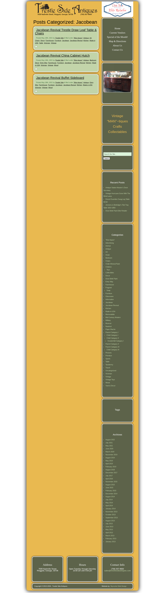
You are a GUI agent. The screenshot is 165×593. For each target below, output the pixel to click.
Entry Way (43, 63)
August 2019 (110, 458)
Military (108, 320)
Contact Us (117, 49)
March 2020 (110, 452)
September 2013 (112, 518)
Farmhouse (50, 40)
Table (41, 43)
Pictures (109, 353)
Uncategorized (111, 371)
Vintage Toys (110, 380)
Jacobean (65, 40)
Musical (108, 323)
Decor (43, 40)
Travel (108, 368)
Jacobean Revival (76, 40)
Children (109, 267)
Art (91, 38)
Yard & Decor (110, 386)
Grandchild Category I (116, 341)
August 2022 (110, 440)
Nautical (108, 326)
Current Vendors (117, 32)
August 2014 (110, 497)
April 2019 (109, 464)
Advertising (110, 243)
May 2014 (109, 503)
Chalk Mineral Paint (113, 264)
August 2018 (110, 470)
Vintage (53, 43)
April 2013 (109, 532)
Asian (108, 255)
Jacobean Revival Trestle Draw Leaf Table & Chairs (66, 31)
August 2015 (110, 485)
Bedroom (93, 60)
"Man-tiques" (78, 38)
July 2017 (109, 476)
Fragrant (109, 288)
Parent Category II (112, 344)
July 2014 (109, 500)
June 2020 (109, 449)
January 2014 (111, 509)
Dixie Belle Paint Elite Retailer (116, 211)
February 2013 (111, 538)
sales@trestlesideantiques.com (117, 571)
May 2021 (109, 446)
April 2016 (109, 479)
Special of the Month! (117, 37)
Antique (86, 38)
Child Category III (113, 350)
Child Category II (113, 338)
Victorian (47, 43)
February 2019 (111, 467)
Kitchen (86, 40)
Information (110, 299)
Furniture (58, 40)
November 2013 (111, 512)
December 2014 (111, 494)
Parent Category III (112, 347)
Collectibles (110, 273)
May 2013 (109, 529)
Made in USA (87, 85)
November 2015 (111, 482)
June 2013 (109, 527)
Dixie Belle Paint (111, 279)
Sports (108, 359)
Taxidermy (109, 365)
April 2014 (109, 506)
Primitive (109, 356)
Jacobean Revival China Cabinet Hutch (63, 55)
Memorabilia (110, 314)
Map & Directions (117, 41)
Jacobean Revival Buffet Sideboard (60, 78)
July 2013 (109, 523)
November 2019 (111, 455)
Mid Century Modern (113, 317)
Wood (56, 65)
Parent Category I (112, 332)
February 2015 (111, 491)
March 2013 (110, 536)
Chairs (37, 40)
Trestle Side (59, 38)
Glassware (109, 296)
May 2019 (109, 461)
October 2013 (111, 515)
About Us (117, 45)
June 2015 (109, 488)
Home (117, 28)
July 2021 (109, 443)
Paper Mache (110, 329)
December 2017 (111, 473)
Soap (108, 290)
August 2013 (110, 521)
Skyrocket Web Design (118, 586)
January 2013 (111, 541)
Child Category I (112, 335)
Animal (108, 246)
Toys (108, 270)
